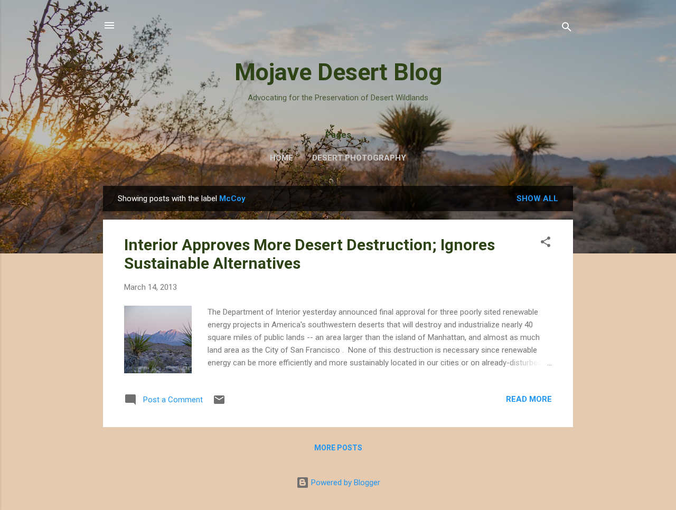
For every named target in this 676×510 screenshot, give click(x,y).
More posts (338, 447)
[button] (545, 243)
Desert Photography (359, 158)
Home (281, 158)
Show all (537, 198)
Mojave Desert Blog (338, 72)
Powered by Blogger (344, 482)
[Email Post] (219, 403)
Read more (529, 399)
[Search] (566, 29)
